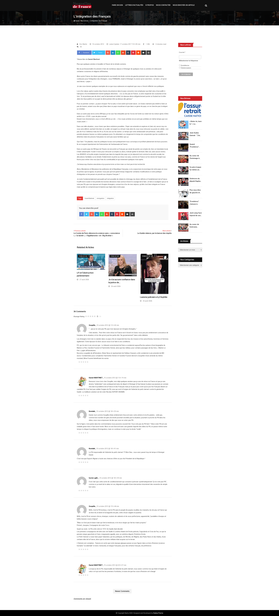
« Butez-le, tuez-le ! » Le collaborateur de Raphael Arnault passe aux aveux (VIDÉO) (196, 122)
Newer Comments (122, 591)
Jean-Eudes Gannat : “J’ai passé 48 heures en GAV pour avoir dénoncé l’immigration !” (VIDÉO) (195, 134)
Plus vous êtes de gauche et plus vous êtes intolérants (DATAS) (195, 191)
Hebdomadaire (185, 68)
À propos (149, 5)
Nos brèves (84, 21)
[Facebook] (81, 214)
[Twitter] (86, 214)
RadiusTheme (158, 613)
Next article (167, 231)
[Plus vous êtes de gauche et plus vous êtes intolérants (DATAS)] (183, 193)
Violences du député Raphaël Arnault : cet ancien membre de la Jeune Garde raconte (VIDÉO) (196, 180)
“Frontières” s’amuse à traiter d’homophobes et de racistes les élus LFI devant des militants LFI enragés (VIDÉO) (195, 202)
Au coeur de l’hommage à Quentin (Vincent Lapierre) (194, 157)
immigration (100, 198)
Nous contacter (163, 5)
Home (77, 21)
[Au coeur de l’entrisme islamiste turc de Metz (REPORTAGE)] (183, 228)
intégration (110, 198)
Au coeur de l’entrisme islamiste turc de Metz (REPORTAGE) (195, 225)
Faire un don (117, 5)
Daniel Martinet (89, 198)
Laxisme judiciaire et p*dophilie (153, 297)
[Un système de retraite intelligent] (189, 110)
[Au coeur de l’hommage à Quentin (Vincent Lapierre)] (183, 159)
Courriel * (182, 52)
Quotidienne (184, 65)
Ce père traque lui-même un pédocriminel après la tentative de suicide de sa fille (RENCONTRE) (195, 168)
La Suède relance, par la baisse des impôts (154, 233)
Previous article (80, 231)
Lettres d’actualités (134, 5)
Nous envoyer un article (184, 5)
